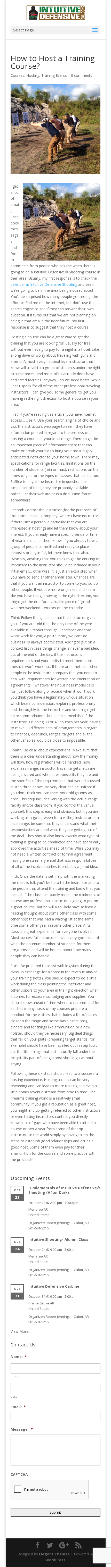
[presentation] (50, 1490)
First (14, 1377)
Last (14, 1396)
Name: (19, 1356)
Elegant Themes (54, 1554)
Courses (17, 75)
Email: (18, 1407)
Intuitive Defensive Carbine (53, 1286)
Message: (22, 1429)
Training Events (54, 75)
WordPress (55, 1559)
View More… (21, 1331)
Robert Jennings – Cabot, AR (67, 1222)
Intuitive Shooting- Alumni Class (58, 1239)
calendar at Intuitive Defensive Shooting (44, 284)
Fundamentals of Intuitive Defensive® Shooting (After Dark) (64, 1190)
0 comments (81, 75)
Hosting (32, 75)
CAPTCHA (19, 1474)
